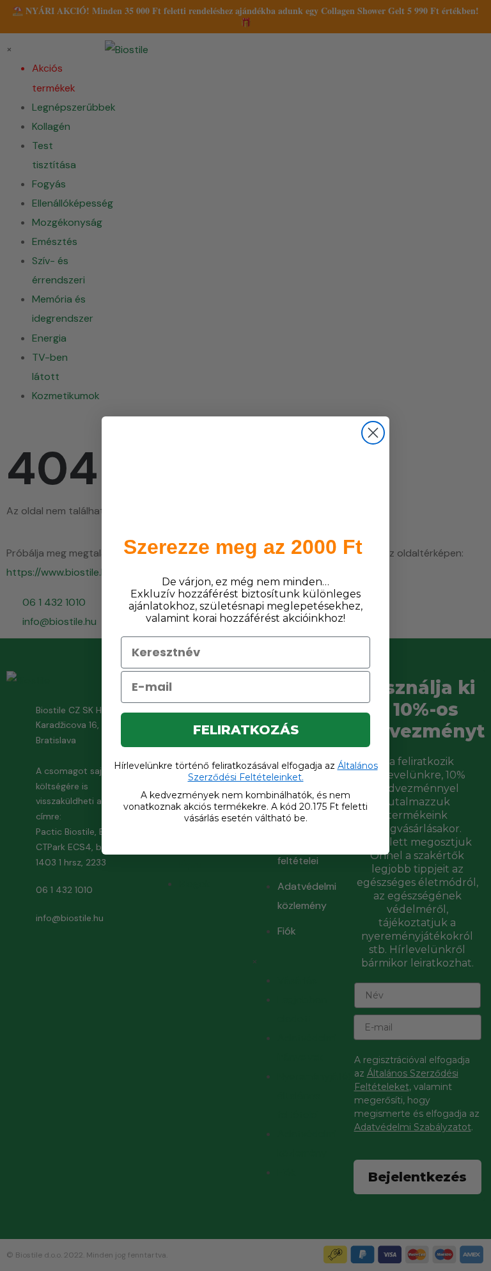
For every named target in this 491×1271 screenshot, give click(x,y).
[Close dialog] (373, 433)
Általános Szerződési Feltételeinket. (283, 771)
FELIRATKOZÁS (246, 730)
